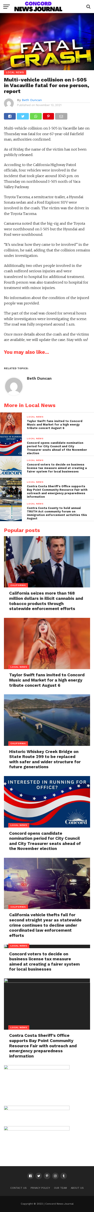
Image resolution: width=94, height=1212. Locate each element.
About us (77, 1188)
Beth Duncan (32, 100)
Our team (60, 1188)
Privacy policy (40, 1188)
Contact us (18, 1188)
